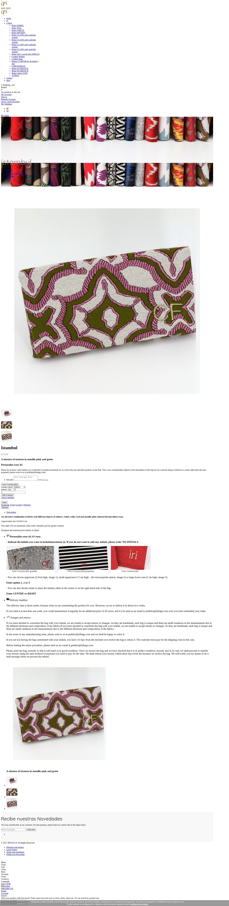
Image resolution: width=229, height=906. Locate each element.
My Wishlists (6, 104)
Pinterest (27, 505)
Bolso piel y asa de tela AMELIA (26, 54)
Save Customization (10, 484)
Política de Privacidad (15, 854)
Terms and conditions (15, 852)
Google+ (19, 505)
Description (11, 512)
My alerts (5, 115)
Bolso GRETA (18, 30)
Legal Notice (11, 850)
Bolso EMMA (18, 25)
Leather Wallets (18, 56)
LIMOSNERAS (18, 66)
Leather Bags (17, 59)
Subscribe (31, 830)
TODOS (15, 76)
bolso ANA (16, 28)
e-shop (9, 23)
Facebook (5, 505)
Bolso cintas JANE (20, 73)
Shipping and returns (15, 847)
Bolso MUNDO (18, 33)
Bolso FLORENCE (20, 68)
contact (9, 78)
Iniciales (9, 480)
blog (8, 80)
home (8, 18)
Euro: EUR (6, 884)
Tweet (12, 505)
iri (7, 21)
